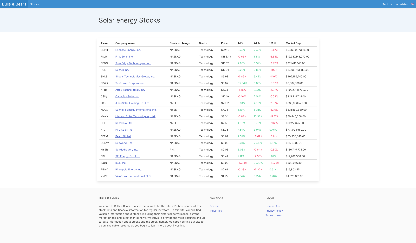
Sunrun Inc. (122, 69)
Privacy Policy (274, 210)
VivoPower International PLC (133, 176)
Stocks (34, 4)
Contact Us (273, 206)
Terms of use (273, 215)
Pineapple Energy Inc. (128, 169)
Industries (402, 4)
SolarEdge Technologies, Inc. (133, 63)
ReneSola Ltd (123, 123)
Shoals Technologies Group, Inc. (135, 76)
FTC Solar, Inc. (124, 129)
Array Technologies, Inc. (130, 89)
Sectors (387, 4)
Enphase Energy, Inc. (128, 50)
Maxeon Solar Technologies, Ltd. (135, 116)
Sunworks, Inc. (124, 143)
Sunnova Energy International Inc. (135, 109)
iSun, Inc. (120, 162)
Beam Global (123, 136)
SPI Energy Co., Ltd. (127, 156)
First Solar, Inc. (124, 56)
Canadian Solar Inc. (127, 96)
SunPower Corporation (129, 83)
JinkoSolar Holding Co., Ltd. (132, 103)
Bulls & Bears (14, 4)
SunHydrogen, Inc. (126, 149)
